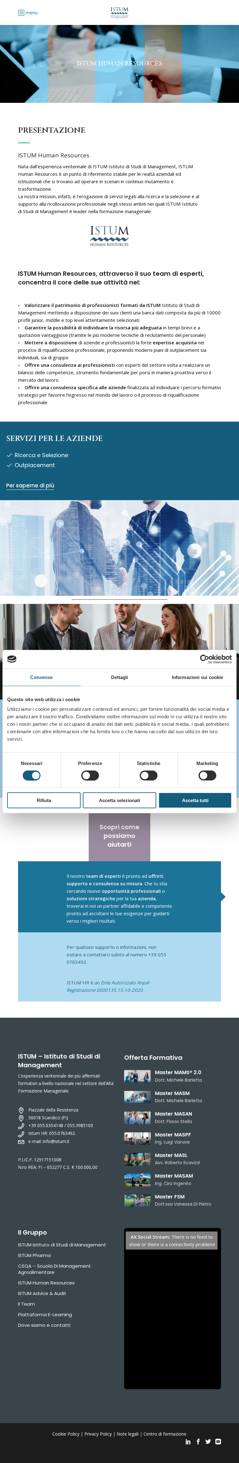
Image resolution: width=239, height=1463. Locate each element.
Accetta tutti (195, 800)
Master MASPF (173, 1134)
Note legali (127, 1434)
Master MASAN (173, 1113)
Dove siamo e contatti (44, 1325)
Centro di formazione (164, 1434)
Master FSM (170, 1196)
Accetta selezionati (119, 800)
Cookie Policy (65, 1434)
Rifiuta (44, 800)
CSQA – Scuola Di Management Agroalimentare (54, 1269)
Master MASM (172, 1093)
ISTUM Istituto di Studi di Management (62, 1244)
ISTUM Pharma (34, 1255)
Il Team (26, 1304)
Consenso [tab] (41, 677)
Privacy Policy (98, 1434)
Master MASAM (174, 1175)
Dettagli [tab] (119, 677)
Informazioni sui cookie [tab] (197, 677)
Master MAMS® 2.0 (178, 1072)
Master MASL (171, 1155)
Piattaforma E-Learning (45, 1314)
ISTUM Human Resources (46, 1282)
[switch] (90, 775)
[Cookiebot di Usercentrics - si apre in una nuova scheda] (204, 659)
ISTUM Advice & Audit (42, 1293)
